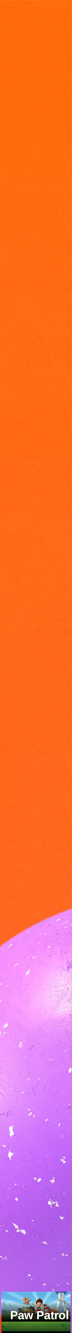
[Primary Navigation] (5, 5)
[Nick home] (16, 6)
